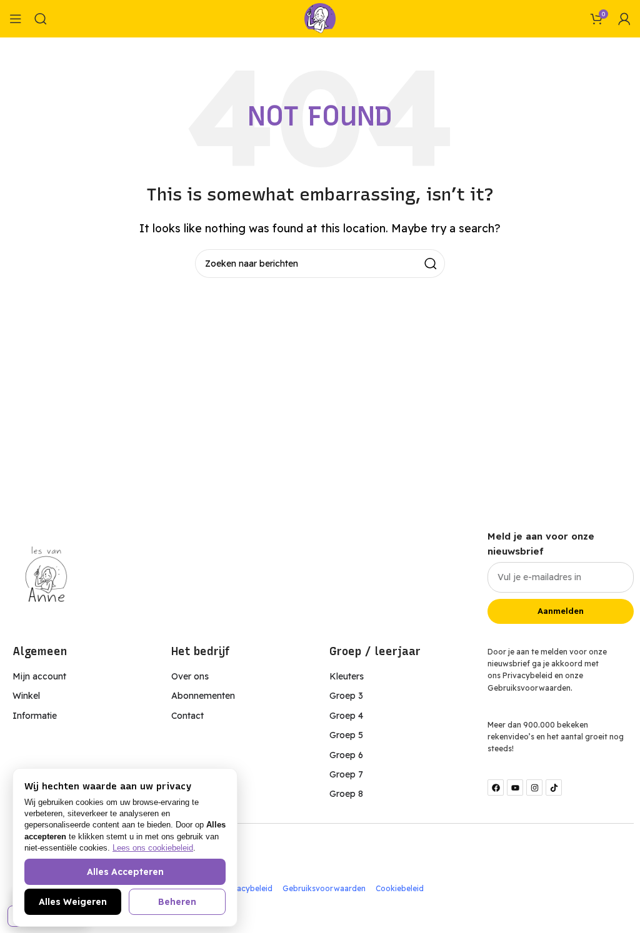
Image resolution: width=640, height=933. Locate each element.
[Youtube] (515, 787)
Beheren (177, 901)
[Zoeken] (430, 263)
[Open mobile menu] (15, 18)
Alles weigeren (73, 901)
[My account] (624, 18)
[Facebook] (496, 787)
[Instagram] (534, 787)
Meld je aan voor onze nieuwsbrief (541, 543)
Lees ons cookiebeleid (152, 847)
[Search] (40, 18)
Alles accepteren (125, 871)
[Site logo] (320, 17)
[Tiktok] (554, 787)
